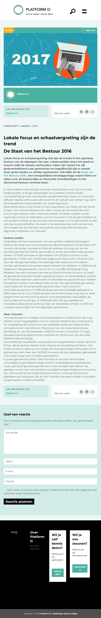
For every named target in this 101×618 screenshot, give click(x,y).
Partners (34, 546)
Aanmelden (58, 572)
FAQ (14, 532)
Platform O (45, 613)
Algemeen (90, 30)
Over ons (34, 549)
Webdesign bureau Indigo (65, 613)
